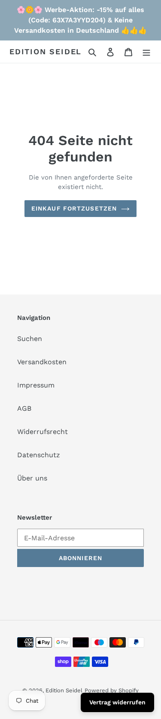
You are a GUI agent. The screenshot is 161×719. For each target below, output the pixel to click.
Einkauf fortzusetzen (74, 208)
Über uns (32, 478)
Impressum (36, 385)
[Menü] (146, 51)
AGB (24, 408)
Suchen (29, 339)
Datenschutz (38, 455)
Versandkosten (42, 362)
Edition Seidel (45, 51)
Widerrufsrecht (42, 432)
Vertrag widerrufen (117, 702)
